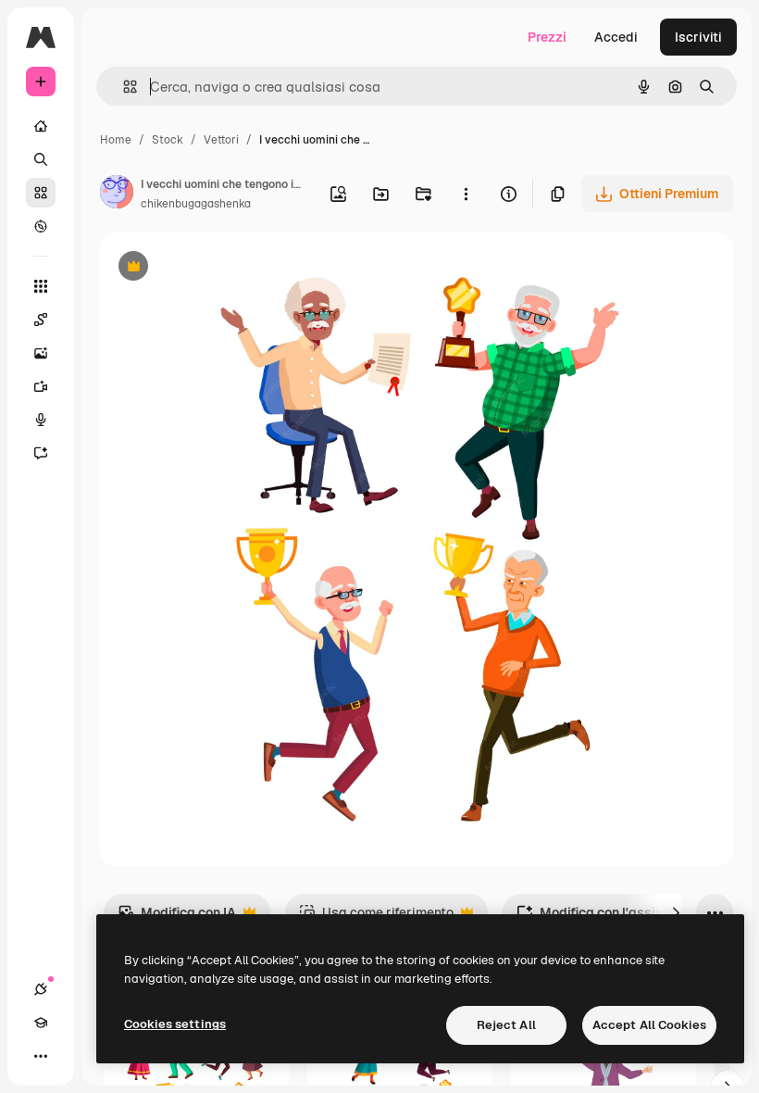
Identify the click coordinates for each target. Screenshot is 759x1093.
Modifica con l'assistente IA (613, 917)
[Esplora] (41, 226)
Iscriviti (698, 37)
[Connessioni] (41, 989)
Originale (222, 268)
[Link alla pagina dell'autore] (116, 194)
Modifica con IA (177, 917)
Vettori (221, 139)
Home (115, 139)
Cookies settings (175, 1024)
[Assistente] (41, 453)
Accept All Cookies (649, 1025)
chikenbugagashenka (196, 203)
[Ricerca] (41, 159)
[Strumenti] (41, 286)
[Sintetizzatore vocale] (41, 419)
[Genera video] (41, 386)
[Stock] (41, 192)
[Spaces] (41, 319)
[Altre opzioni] (465, 193)
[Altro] (41, 1056)
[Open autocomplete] (122, 87)
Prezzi (547, 37)
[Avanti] (675, 912)
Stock (167, 139)
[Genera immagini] (41, 353)
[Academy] (41, 1022)
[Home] (41, 126)
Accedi (616, 37)
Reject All (506, 1025)
